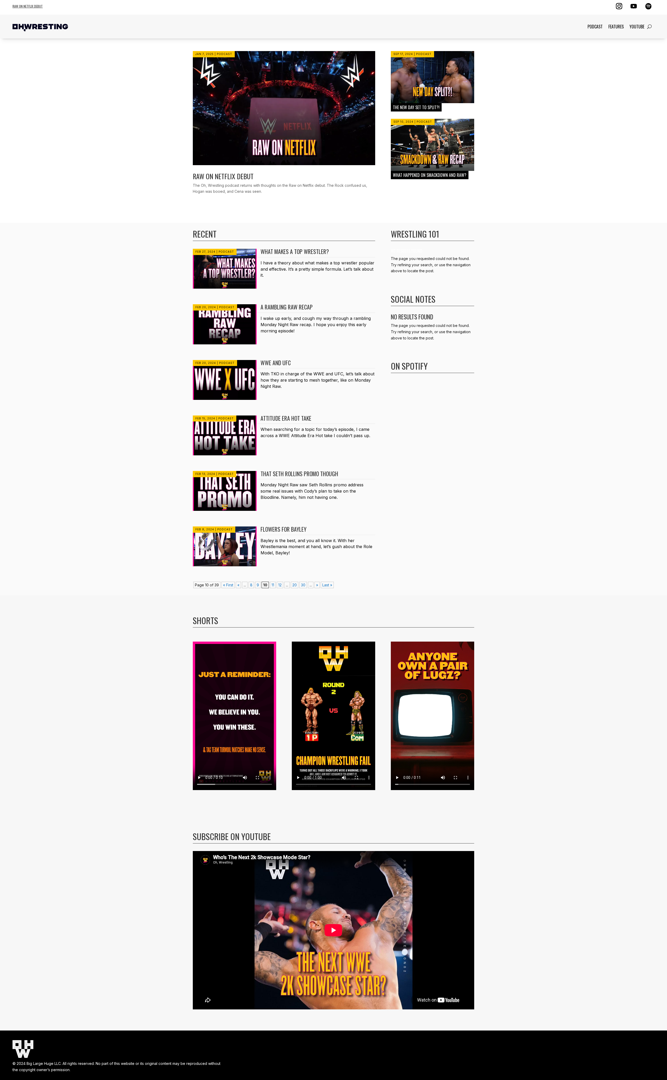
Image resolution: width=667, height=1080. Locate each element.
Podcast (595, 26)
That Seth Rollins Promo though (299, 473)
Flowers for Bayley (283, 529)
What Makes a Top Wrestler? (295, 251)
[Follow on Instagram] (619, 6)
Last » (327, 585)
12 (280, 585)
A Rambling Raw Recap (287, 307)
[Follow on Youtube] (633, 6)
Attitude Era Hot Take (286, 418)
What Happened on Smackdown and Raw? (429, 175)
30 (303, 585)
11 (272, 585)
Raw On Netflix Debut (28, 6)
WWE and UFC (276, 362)
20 (294, 585)
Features (616, 26)
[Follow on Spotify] (648, 6)
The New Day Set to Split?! (416, 107)
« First (228, 585)
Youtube (636, 26)
